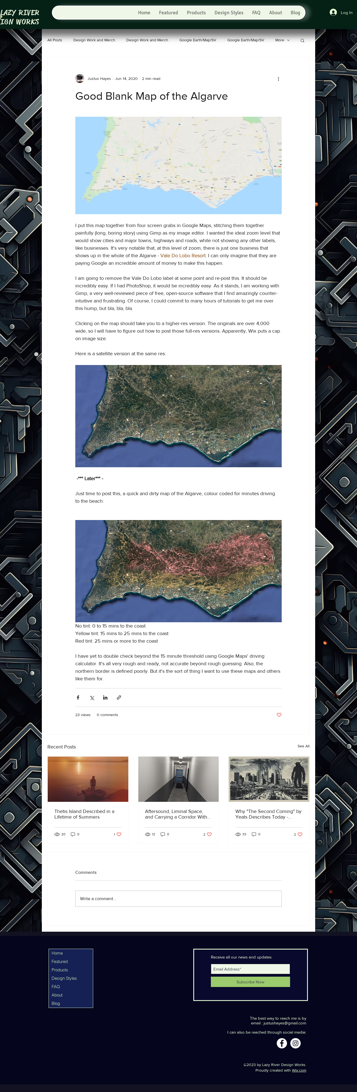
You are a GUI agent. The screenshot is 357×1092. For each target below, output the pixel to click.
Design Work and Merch (94, 40)
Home (57, 953)
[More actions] (278, 78)
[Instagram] (295, 1043)
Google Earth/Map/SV (197, 40)
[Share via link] (119, 697)
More (279, 40)
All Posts (54, 40)
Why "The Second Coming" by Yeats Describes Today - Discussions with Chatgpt (268, 814)
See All (304, 746)
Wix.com (299, 1070)
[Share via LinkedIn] (105, 697)
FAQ (56, 986)
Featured (60, 961)
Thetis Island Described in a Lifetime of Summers (84, 814)
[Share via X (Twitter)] (91, 697)
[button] (302, 40)
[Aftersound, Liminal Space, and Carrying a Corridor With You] (178, 779)
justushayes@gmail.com (285, 1023)
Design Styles (64, 978)
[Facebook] (282, 1043)
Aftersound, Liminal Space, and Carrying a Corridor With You (176, 814)
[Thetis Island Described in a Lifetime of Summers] (88, 779)
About (57, 995)
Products (60, 969)
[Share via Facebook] (78, 697)
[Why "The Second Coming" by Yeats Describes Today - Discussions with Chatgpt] (269, 779)
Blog (56, 1003)
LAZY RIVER (20, 12)
